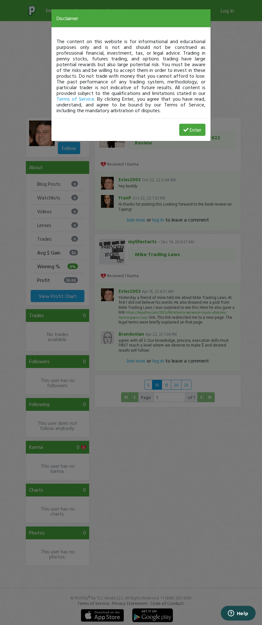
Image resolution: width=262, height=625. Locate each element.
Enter (195, 130)
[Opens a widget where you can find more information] (238, 614)
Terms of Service (75, 99)
